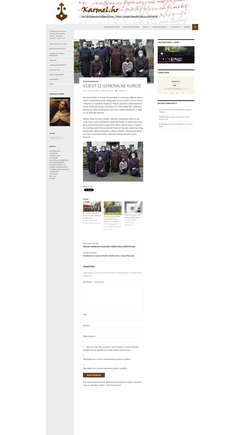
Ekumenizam (54, 79)
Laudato (52, 178)
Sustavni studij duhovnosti (59, 167)
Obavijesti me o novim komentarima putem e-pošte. (107, 359)
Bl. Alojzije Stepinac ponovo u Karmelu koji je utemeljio (92, 215)
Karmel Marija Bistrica (57, 162)
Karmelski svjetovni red (58, 165)
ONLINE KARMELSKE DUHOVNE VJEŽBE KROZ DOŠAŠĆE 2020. (109, 245)
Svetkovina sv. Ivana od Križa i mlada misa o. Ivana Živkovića (108, 254)
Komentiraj (122, 91)
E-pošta (86, 325)
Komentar (93, 282)
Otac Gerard (54, 174)
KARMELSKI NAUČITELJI (57, 49)
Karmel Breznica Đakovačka (59, 160)
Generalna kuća (55, 151)
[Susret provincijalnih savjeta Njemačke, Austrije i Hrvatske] (113, 208)
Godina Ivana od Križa (131, 27)
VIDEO (52, 84)
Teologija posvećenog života (59, 169)
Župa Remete (54, 171)
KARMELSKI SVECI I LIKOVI (58, 44)
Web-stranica (89, 336)
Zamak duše (54, 153)
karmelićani (108, 91)
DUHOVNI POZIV (55, 70)
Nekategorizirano (90, 81)
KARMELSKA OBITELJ (159, 27)
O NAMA (145, 27)
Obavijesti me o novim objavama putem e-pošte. (105, 368)
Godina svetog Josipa (112, 27)
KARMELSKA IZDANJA (57, 75)
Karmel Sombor (55, 155)
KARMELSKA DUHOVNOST (58, 65)
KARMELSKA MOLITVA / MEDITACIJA (57, 55)
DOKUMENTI (175, 27)
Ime (85, 314)
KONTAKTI (187, 27)
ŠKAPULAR (53, 60)
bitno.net (53, 176)
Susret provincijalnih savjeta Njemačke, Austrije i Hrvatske (112, 219)
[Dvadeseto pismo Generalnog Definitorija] (133, 207)
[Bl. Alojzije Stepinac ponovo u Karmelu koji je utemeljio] (92, 206)
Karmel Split (54, 158)
